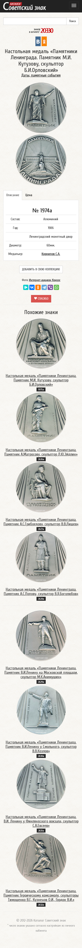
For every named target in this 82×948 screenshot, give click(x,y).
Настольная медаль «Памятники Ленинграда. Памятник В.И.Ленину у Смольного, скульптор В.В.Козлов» (41, 746)
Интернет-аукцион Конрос (44, 280)
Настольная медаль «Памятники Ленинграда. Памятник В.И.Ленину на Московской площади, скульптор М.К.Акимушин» (41, 672)
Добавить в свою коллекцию (41, 269)
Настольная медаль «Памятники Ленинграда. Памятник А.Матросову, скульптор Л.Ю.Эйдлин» (41, 452)
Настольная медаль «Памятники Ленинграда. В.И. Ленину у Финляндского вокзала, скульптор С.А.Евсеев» (41, 821)
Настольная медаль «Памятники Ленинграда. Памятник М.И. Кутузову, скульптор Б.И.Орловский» (41, 380)
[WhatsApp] (56, 287)
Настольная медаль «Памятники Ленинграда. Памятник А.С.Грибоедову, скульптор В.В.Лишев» (41, 521)
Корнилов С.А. (51, 254)
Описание (12, 195)
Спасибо (42, 298)
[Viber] (50, 287)
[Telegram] (44, 287)
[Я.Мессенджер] (25, 287)
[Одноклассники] (38, 287)
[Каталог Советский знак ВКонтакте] (38, 41)
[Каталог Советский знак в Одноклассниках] (44, 41)
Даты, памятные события (41, 75)
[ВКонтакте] (32, 287)
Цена (28, 195)
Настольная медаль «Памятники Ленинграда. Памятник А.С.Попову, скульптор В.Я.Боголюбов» (41, 591)
